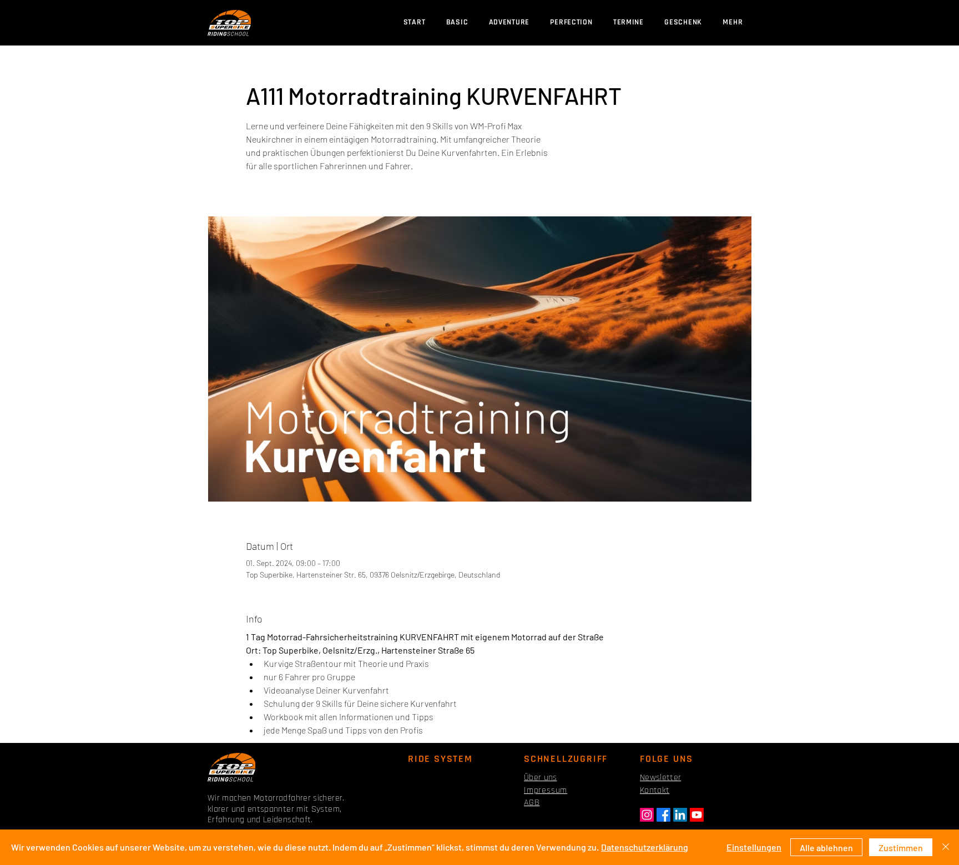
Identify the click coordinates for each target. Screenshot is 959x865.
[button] (628, 22)
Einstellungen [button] (753, 847)
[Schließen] (945, 847)
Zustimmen (901, 847)
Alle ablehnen (826, 847)
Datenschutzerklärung (644, 847)
